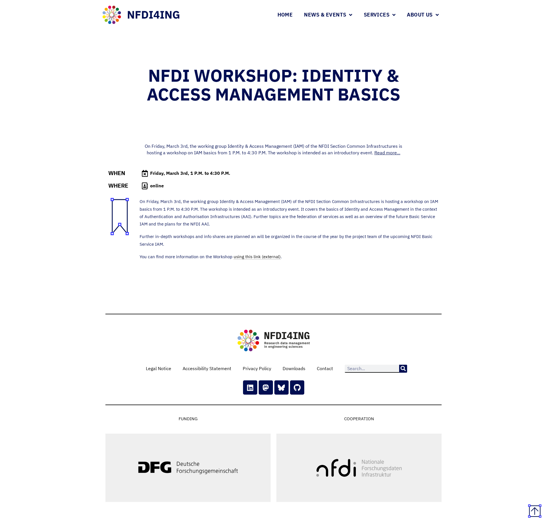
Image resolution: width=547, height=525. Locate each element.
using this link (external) (257, 256)
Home (285, 14)
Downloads (294, 368)
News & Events (325, 14)
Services (376, 14)
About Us (419, 14)
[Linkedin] (250, 387)
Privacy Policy (257, 368)
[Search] (403, 369)
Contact (325, 368)
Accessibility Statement (207, 368)
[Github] (297, 387)
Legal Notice (158, 368)
